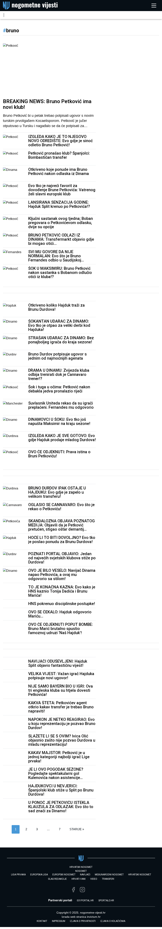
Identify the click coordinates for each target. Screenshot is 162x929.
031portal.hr (85, 900)
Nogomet (81, 871)
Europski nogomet (63, 874)
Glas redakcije (57, 879)
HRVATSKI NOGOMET (81, 867)
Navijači (85, 874)
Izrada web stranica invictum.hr (81, 916)
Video (93, 879)
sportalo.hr (106, 900)
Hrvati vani (79, 879)
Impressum (58, 921)
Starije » (77, 829)
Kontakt (42, 921)
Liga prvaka (18, 874)
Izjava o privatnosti (83, 921)
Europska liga (39, 874)
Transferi (108, 879)
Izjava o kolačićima (112, 921)
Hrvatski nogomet (139, 874)
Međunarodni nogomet (109, 874)
